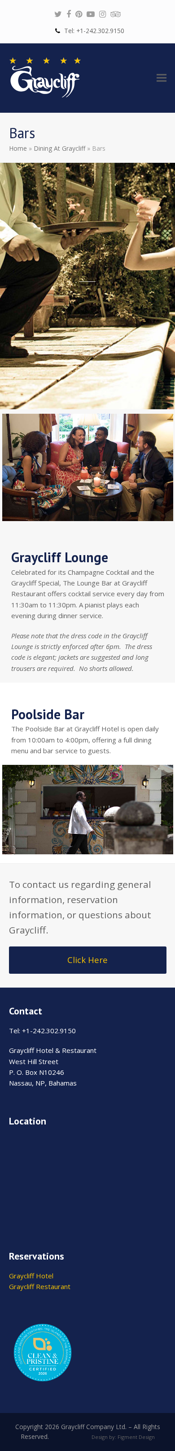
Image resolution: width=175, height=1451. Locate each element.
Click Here (87, 959)
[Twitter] (58, 14)
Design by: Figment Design (123, 1437)
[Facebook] (68, 14)
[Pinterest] (78, 14)
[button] (161, 78)
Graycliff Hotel (31, 1275)
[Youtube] (91, 14)
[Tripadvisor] (115, 14)
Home (18, 148)
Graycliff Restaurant (39, 1286)
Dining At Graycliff (59, 148)
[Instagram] (102, 14)
